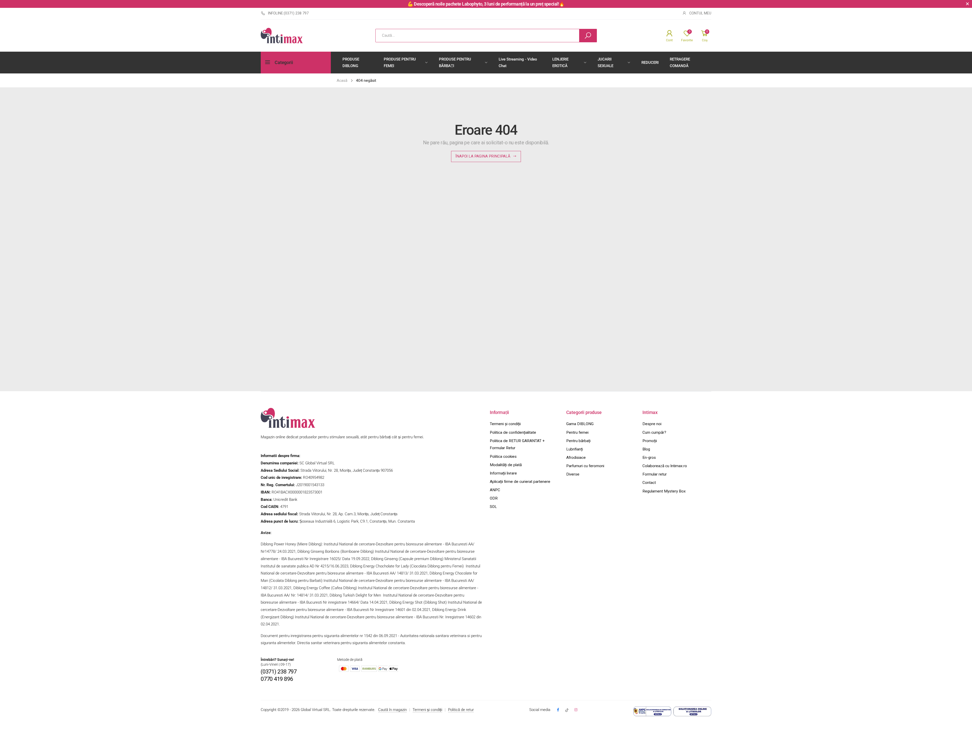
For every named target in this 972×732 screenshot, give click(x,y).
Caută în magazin (392, 709)
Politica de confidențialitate (513, 432)
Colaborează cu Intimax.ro (664, 466)
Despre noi (651, 424)
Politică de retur (461, 709)
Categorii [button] (284, 62)
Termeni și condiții (505, 424)
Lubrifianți (574, 449)
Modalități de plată (506, 465)
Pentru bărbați (578, 441)
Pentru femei (577, 432)
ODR (494, 498)
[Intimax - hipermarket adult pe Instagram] (576, 710)
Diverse (572, 474)
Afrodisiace (576, 457)
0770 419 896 (277, 679)
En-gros (649, 457)
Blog (646, 449)
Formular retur (654, 474)
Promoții (649, 441)
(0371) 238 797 (279, 671)
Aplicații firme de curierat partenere (520, 481)
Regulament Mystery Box (664, 491)
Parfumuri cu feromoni (585, 466)
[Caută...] (588, 35)
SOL (493, 506)
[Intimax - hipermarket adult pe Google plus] (567, 710)
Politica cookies (503, 456)
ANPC (495, 490)
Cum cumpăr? (654, 432)
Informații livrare (503, 473)
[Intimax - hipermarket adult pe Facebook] (558, 710)
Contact (649, 482)
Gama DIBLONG (580, 424)
